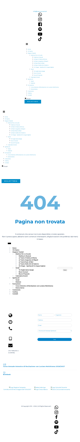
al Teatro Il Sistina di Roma (40, 59)
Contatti (30, 95)
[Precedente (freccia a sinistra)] (2, 221)
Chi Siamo (30, 51)
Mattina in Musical (38, 57)
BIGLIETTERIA (32, 101)
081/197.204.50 (13, 334)
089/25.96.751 (36, 7)
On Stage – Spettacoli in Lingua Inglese (44, 67)
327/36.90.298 (13, 342)
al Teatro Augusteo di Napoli (41, 61)
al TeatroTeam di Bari (39, 63)
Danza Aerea (34, 89)
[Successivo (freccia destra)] (77, 221)
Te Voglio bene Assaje (39, 71)
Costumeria (31, 91)
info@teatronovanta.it (40, 11)
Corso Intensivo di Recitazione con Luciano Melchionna (45, 87)
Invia (54, 339)
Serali (32, 81)
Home (29, 49)
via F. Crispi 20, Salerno (16, 319)
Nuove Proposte (38, 75)
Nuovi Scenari (37, 73)
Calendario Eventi (35, 77)
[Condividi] (71, 1)
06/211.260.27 (13, 332)
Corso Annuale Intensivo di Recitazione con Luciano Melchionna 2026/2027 (34, 366)
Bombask (7, 374)
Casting (29, 93)
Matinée (33, 83)
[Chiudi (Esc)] (75, 1)
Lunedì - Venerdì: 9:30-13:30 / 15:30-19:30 (21, 325)
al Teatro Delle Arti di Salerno (41, 65)
